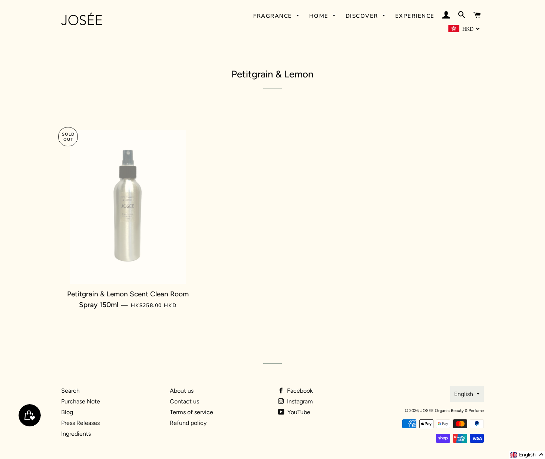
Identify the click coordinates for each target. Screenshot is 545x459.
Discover (363, 16)
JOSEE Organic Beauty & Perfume (452, 410)
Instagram (299, 401)
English (463, 394)
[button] (527, 455)
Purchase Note (80, 401)
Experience (415, 16)
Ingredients (76, 433)
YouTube (298, 412)
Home (320, 16)
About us (182, 390)
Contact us (184, 401)
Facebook (299, 390)
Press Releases (80, 422)
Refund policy (188, 422)
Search (70, 390)
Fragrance (273, 16)
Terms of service (191, 412)
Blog (67, 412)
